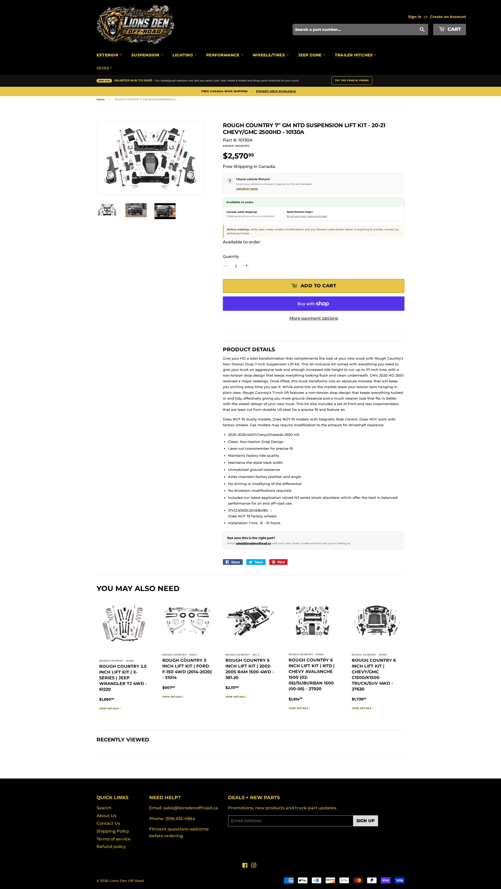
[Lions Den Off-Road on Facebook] (245, 865)
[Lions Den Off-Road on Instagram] (254, 865)
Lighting (183, 54)
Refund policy (111, 846)
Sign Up (365, 820)
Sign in (414, 17)
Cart (453, 29)
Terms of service (114, 839)
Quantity (231, 256)
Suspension (145, 54)
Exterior (108, 54)
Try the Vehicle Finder (352, 80)
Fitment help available (276, 91)
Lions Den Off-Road (126, 881)
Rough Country (236, 146)
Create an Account (448, 17)
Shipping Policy (113, 831)
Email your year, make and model (307, 216)
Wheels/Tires (269, 54)
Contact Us (108, 823)
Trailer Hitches (354, 54)
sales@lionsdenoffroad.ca (253, 543)
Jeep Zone (310, 54)
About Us (106, 815)
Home (101, 99)
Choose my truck (247, 189)
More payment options (313, 318)
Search (104, 807)
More (103, 68)
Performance (223, 54)
